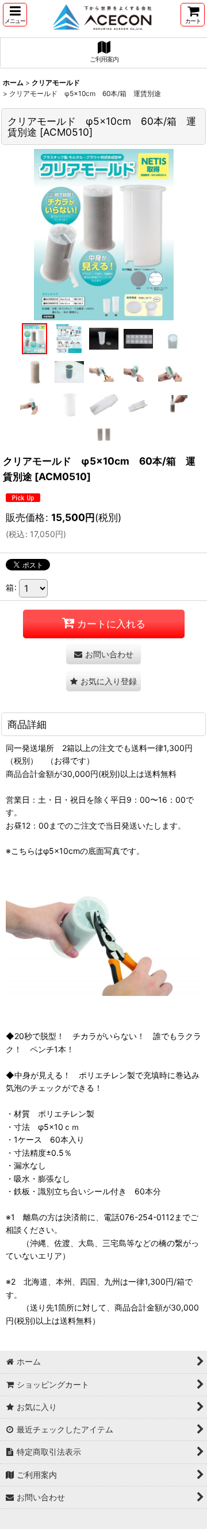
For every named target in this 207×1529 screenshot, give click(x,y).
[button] (15, 14)
